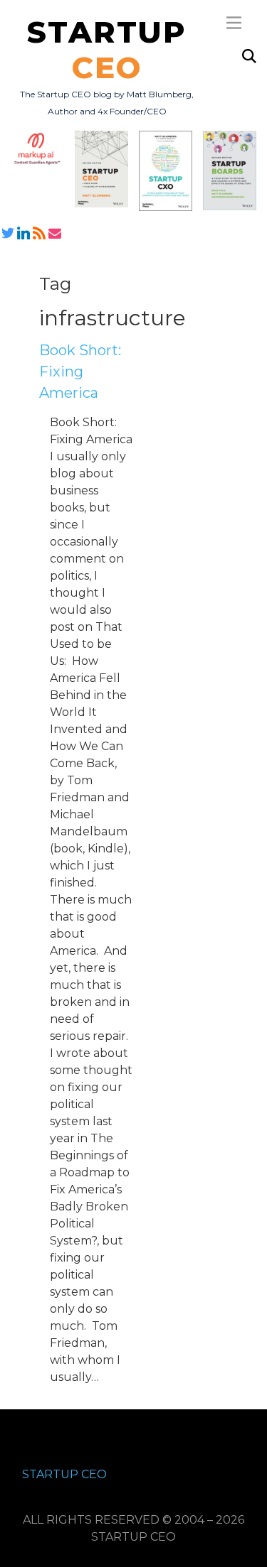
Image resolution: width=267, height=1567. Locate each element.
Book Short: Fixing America (80, 371)
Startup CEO (64, 1474)
